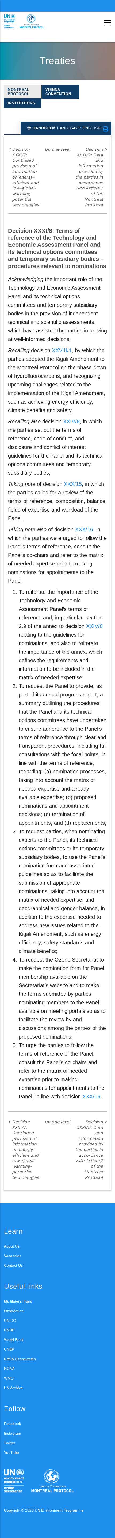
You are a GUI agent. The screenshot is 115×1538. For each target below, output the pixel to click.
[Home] (28, 21)
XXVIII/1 (62, 350)
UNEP (9, 1349)
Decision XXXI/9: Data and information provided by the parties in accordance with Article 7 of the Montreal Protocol (91, 177)
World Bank (14, 1340)
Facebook (12, 1423)
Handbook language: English (66, 128)
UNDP (9, 1330)
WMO (9, 1378)
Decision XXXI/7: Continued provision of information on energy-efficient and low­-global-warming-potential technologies (23, 177)
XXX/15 (73, 484)
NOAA (9, 1368)
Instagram (12, 1433)
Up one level (57, 149)
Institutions (21, 103)
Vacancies (12, 1256)
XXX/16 (84, 529)
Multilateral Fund (18, 1301)
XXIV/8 (71, 421)
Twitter (9, 1443)
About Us (12, 1246)
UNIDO (10, 1320)
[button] (106, 129)
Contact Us (13, 1265)
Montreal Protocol (18, 92)
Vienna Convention (58, 92)
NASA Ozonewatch (20, 1359)
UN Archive (13, 1388)
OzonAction (14, 1311)
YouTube (11, 1452)
